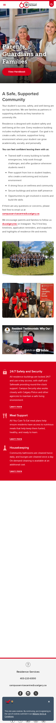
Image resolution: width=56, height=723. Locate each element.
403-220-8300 (28, 678)
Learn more (16, 406)
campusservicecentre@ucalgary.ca (20, 213)
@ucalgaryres (9, 224)
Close (48, 703)
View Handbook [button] (16, 71)
